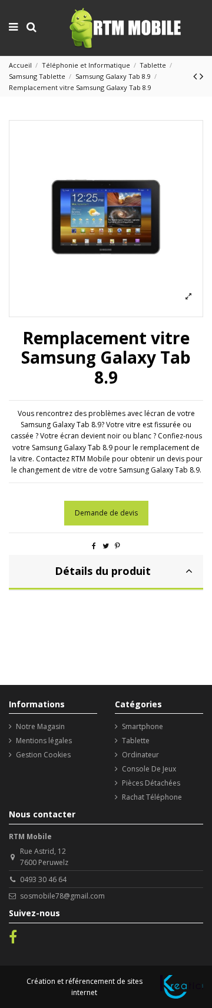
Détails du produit (103, 571)
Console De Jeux (149, 769)
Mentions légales (44, 741)
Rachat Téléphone (152, 797)
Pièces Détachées (151, 783)
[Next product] (201, 76)
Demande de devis (106, 513)
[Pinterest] (117, 546)
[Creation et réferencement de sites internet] (181, 987)
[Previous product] (196, 76)
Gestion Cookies (43, 755)
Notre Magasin (40, 726)
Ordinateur (140, 755)
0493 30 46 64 (43, 879)
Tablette (136, 741)
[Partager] (94, 546)
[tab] (106, 572)
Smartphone (142, 726)
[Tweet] (105, 546)
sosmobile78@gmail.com (62, 896)
